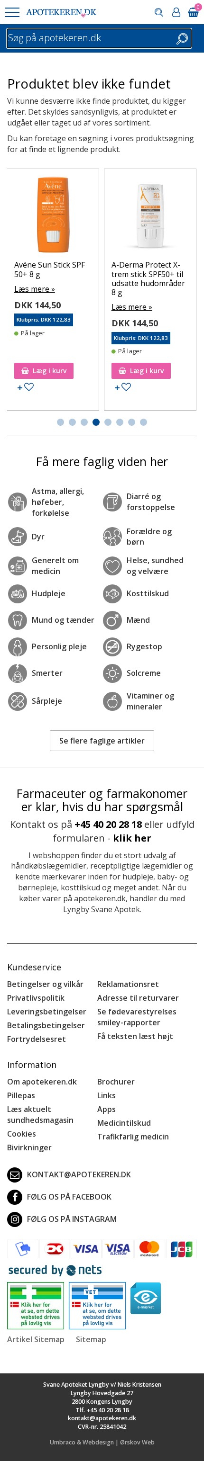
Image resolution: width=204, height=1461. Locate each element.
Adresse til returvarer (138, 998)
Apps (106, 1109)
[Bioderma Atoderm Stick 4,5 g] (54, 217)
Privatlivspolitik (36, 998)
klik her (132, 838)
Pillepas (21, 1095)
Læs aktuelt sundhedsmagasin (40, 1114)
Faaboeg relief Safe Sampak (147, 192)
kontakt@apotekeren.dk (79, 1174)
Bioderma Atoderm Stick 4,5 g (49, 269)
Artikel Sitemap (36, 1339)
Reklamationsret (128, 984)
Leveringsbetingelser (46, 1011)
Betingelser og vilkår (45, 984)
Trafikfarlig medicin (133, 1136)
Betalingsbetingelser (46, 1025)
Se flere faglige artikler (102, 740)
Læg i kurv (51, 370)
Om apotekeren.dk (42, 1081)
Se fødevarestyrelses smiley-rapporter (136, 1017)
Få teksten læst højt (135, 1036)
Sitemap (91, 1339)
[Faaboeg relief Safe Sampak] (152, 178)
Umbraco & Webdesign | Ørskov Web (102, 1442)
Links (106, 1095)
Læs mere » (36, 289)
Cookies (21, 1134)
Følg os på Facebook (69, 1197)
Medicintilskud (124, 1123)
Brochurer (116, 1081)
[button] (12, 12)
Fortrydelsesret (36, 1039)
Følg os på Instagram (72, 1219)
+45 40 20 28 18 (108, 824)
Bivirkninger (29, 1147)
